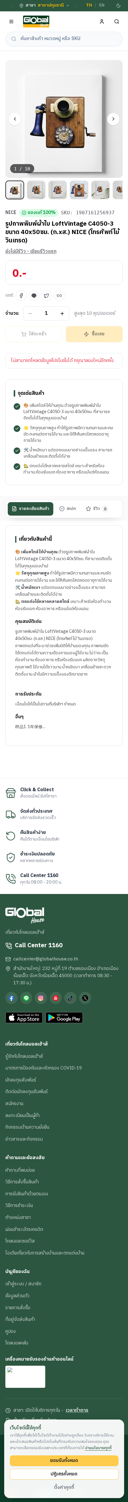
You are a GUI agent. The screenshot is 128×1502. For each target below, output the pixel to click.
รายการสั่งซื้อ (17, 1308)
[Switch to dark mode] (118, 5)
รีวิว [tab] (100, 508)
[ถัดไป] (113, 119)
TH (89, 5)
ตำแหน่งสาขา (18, 1217)
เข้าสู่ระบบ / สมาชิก (23, 1284)
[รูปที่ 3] (57, 190)
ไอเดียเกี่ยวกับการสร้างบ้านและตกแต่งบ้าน (45, 1253)
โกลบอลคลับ (16, 1343)
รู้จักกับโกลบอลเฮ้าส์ (24, 1056)
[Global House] (36, 22)
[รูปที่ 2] (36, 190)
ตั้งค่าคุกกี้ (64, 1487)
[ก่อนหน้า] (15, 119)
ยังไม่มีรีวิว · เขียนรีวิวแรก (31, 251)
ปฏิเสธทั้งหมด (64, 1474)
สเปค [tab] (71, 508)
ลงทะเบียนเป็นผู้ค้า (22, 1115)
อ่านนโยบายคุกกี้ (98, 1448)
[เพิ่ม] (62, 313)
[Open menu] (11, 22)
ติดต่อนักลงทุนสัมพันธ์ (26, 1091)
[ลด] (30, 313)
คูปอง (10, 1331)
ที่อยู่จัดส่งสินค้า (20, 1319)
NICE (10, 212)
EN (101, 5)
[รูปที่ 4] (79, 190)
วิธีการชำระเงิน (19, 1205)
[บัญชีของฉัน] (102, 22)
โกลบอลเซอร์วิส (20, 1241)
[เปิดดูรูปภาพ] (64, 119)
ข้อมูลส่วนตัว (17, 1296)
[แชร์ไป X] (46, 295)
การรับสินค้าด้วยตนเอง (26, 1194)
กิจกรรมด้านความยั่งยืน (27, 1127)
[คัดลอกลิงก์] (59, 295)
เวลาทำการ (77, 1410)
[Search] (117, 22)
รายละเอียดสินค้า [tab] (34, 508)
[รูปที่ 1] (14, 190)
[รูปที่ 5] (100, 190)
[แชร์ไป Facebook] (21, 295)
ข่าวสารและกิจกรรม (24, 1139)
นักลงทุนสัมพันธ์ (20, 1080)
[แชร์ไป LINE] (34, 295)
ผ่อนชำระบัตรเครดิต (24, 1229)
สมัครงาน (14, 1103)
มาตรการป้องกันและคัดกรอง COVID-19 (43, 1068)
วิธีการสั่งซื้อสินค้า (22, 1182)
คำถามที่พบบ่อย (20, 1170)
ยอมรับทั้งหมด (64, 1460)
